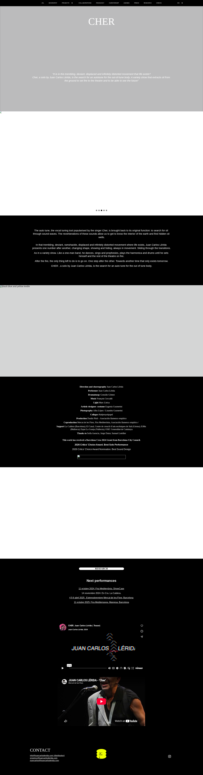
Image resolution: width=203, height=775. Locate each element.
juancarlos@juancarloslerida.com (44, 760)
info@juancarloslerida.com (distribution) (47, 755)
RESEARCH (147, 3)
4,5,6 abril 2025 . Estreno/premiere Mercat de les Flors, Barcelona (101, 598)
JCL (43, 3)
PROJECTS (65, 3)
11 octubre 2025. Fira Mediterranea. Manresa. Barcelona (101, 602)
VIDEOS (159, 3)
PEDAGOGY (100, 3)
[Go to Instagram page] (169, 756)
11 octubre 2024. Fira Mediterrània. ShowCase (101, 588)
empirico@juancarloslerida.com (43, 758)
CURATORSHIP (114, 3)
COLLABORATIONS (85, 3)
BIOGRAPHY (53, 3)
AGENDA (127, 3)
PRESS (136, 3)
